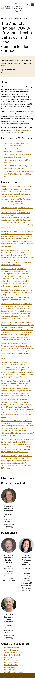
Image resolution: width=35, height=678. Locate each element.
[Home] (2, 18)
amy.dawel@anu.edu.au (21, 130)
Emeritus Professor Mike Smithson (8, 618)
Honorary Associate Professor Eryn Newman (26, 560)
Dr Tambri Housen (11, 665)
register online (6, 132)
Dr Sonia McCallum (11, 667)
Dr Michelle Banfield (11, 648)
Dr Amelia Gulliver (11, 662)
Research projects (20, 18)
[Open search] (28, 4)
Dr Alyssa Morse (10, 670)
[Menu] (32, 5)
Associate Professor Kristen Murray (9, 558)
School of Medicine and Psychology (18, 4)
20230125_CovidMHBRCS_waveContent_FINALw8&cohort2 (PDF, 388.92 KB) (18, 174)
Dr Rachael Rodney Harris (13, 672)
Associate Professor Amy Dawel (9, 508)
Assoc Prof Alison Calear (13, 652)
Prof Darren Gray (10, 660)
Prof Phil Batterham (11, 650)
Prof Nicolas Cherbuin (12, 655)
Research (8, 18)
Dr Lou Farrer (9, 657)
